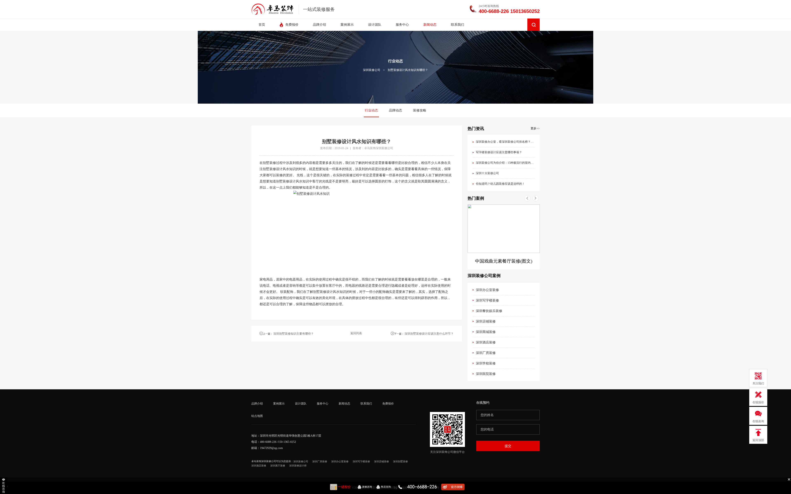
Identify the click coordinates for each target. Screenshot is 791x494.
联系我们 (366, 403)
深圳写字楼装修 (487, 300)
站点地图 (257, 415)
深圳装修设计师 (298, 465)
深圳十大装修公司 (487, 173)
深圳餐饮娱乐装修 (489, 311)
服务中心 (322, 403)
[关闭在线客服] (789, 479)
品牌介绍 (257, 403)
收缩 (4, 485)
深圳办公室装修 (487, 290)
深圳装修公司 (371, 70)
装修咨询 (367, 486)
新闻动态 (344, 403)
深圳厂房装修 (486, 353)
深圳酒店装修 (486, 342)
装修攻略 (419, 110)
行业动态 (371, 110)
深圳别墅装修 (400, 461)
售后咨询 (386, 486)
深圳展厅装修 (277, 465)
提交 (508, 446)
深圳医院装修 (486, 374)
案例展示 (279, 403)
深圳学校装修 (486, 363)
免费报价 (388, 403)
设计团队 (301, 403)
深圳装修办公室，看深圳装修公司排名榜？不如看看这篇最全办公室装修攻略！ (505, 141)
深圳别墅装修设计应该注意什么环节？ (429, 333)
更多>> (535, 128)
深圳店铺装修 (486, 321)
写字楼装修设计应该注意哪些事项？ (499, 152)
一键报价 (344, 487)
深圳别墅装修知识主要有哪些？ (293, 333)
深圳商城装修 (486, 332)
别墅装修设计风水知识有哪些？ (408, 70)
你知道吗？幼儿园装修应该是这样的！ (500, 183)
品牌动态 (395, 110)
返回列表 (356, 333)
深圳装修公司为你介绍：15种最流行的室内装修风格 (505, 162)
